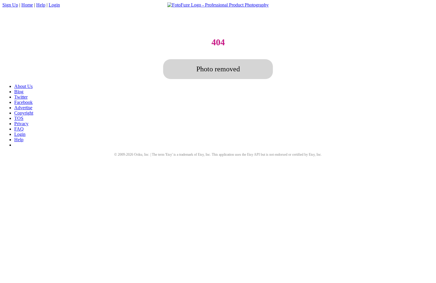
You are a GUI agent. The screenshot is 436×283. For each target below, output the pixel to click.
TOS (18, 118)
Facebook (23, 102)
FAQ (19, 128)
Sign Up (10, 4)
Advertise (23, 107)
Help (40, 4)
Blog (18, 91)
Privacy (21, 123)
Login (54, 4)
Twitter (21, 96)
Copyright (23, 112)
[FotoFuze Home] (218, 5)
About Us (23, 86)
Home (27, 4)
